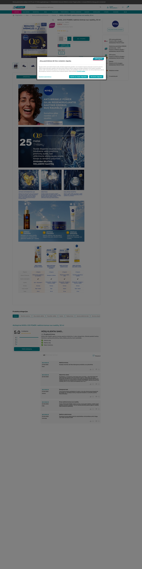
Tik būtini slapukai (96, 76)
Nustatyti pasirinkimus (45, 76)
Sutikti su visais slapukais (78, 76)
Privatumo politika (81, 71)
